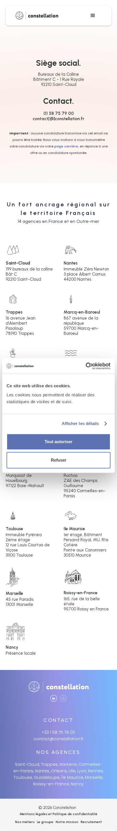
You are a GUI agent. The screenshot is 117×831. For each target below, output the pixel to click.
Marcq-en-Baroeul (82, 312)
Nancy (12, 647)
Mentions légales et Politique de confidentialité (58, 814)
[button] (92, 15)
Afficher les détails (80, 423)
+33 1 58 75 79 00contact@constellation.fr (58, 735)
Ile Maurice (74, 528)
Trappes (14, 312)
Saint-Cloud (18, 263)
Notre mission (67, 822)
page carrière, (66, 146)
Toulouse (14, 528)
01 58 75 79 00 (58, 113)
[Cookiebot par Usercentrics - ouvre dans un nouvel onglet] (85, 366)
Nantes (71, 263)
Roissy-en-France (80, 592)
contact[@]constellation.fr (58, 118)
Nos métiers (25, 822)
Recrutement (91, 822)
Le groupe (45, 822)
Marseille (14, 593)
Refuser (58, 460)
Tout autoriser (58, 441)
